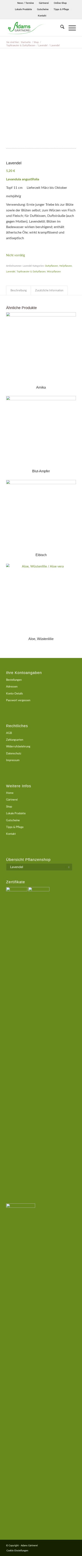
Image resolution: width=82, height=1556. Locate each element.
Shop (9, 806)
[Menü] (70, 27)
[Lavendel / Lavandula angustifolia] (41, 101)
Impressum (13, 760)
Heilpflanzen (65, 266)
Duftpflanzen (51, 266)
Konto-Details (14, 693)
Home (9, 793)
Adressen (11, 686)
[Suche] (60, 27)
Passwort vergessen (18, 700)
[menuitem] (25, 3)
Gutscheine (43, 9)
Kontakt (42, 16)
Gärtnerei (44, 3)
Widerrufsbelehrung (18, 746)
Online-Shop (60, 3)
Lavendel (10, 271)
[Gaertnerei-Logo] (34, 27)
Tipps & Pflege (61, 9)
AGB (9, 733)
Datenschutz (13, 753)
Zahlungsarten (14, 740)
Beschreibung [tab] (19, 290)
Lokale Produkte (23, 9)
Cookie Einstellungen (17, 1550)
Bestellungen (14, 680)
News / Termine (25, 3)
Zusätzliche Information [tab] (49, 290)
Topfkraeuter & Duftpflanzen (31, 271)
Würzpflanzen (54, 271)
